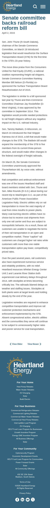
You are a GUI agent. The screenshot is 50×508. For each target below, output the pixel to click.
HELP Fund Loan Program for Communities (25, 459)
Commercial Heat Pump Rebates (25, 420)
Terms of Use (25, 482)
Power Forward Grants (25, 462)
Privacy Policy (25, 493)
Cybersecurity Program (25, 453)
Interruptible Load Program (25, 423)
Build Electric (25, 399)
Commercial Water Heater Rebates (25, 417)
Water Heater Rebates (25, 390)
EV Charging (25, 393)
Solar (25, 396)
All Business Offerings (25, 439)
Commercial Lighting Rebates (25, 413)
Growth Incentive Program (25, 432)
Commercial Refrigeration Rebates (25, 410)
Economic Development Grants (25, 456)
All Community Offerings (25, 469)
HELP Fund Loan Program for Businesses (25, 429)
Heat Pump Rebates (25, 387)
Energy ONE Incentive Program (25, 435)
